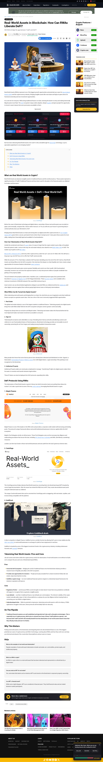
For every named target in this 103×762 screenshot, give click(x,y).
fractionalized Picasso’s (22, 360)
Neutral (95, 750)
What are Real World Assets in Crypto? (20, 153)
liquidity (49, 103)
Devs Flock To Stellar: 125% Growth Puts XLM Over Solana (90, 84)
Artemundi (39, 354)
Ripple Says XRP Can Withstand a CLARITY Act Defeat (89, 70)
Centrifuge (39, 220)
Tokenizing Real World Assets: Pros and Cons (22, 159)
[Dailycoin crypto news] (13, 5)
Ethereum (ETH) (16, 254)
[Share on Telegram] (66, 38)
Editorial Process (22, 744)
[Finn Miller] (5, 34)
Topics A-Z (54, 741)
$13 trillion (22, 250)
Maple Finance (39, 423)
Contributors (25, 741)
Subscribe (92, 5)
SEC (78, 741)
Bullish (78, 750)
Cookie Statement (42, 747)
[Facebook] (79, 1)
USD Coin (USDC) (9, 542)
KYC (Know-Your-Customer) (42, 437)
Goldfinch (39, 536)
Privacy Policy (52, 747)
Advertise (23, 1)
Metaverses (70, 750)
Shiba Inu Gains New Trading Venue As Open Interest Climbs (90, 91)
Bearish (86, 750)
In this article (9, 149)
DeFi (22, 103)
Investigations (71, 741)
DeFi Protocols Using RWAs (17, 156)
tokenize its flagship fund (19, 279)
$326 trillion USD (57, 247)
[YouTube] (81, 1)
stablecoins (63, 285)
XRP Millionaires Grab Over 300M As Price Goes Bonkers (89, 77)
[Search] (85, 5)
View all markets (18, 114)
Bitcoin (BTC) (7, 254)
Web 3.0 (88, 741)
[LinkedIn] (83, 1)
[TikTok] (77, 1)
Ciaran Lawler (31, 34)
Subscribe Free (86, 109)
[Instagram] (85, 1)
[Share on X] (58, 38)
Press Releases (12, 744)
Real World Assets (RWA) (21, 704)
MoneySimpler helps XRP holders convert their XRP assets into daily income (89, 62)
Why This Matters (14, 164)
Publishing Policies (13, 747)
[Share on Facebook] (60, 38)
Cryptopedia (9, 16)
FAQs (11, 167)
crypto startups (36, 386)
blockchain (52, 142)
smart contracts (35, 264)
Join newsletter (29, 1)
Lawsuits (82, 741)
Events (13, 1)
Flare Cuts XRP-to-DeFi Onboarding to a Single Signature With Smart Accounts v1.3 (60, 730)
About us (9, 1)
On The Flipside (14, 161)
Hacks (68, 747)
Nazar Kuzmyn (42, 34)
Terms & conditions (43, 749)
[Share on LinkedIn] (63, 38)
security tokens (49, 279)
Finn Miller (16, 34)
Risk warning (61, 747)
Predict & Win (65, 114)
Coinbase (14, 548)
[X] (87, 1)
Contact (18, 1)
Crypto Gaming (71, 744)
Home (5, 16)
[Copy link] (69, 38)
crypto (26, 245)
